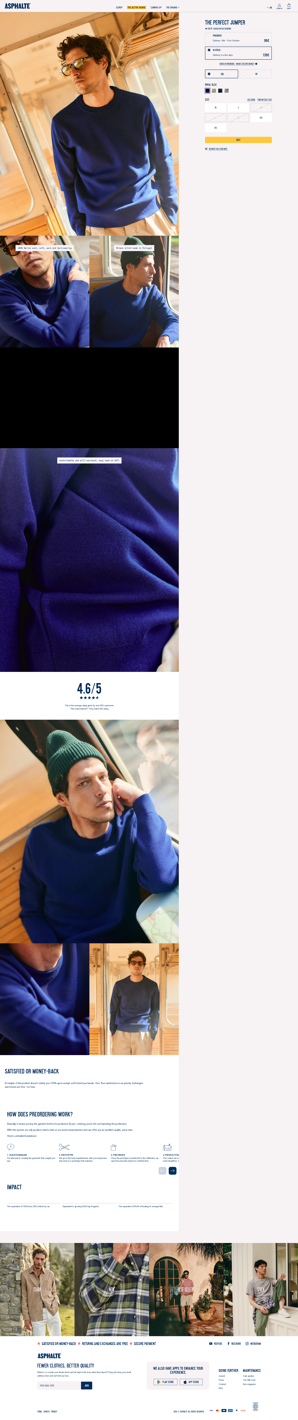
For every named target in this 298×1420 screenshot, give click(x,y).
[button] (265, 100)
